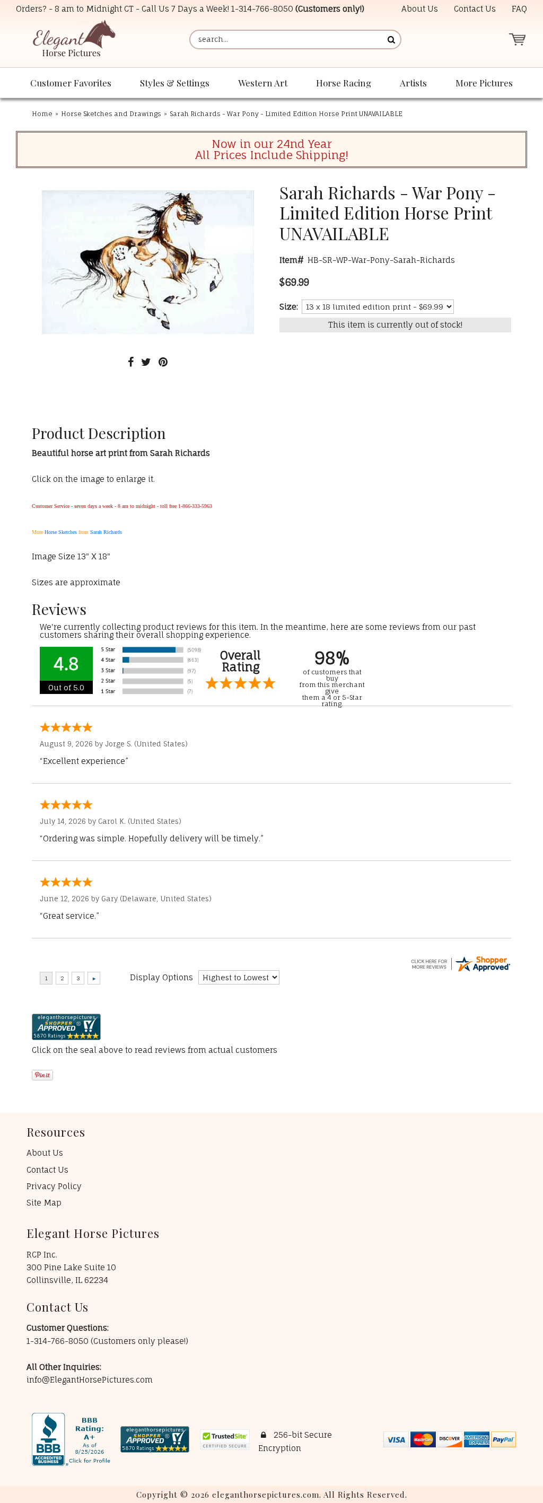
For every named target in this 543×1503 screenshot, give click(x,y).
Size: (288, 307)
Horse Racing (343, 83)
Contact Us (475, 9)
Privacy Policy (54, 1186)
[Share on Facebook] (131, 361)
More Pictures (484, 83)
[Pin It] (163, 361)
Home (42, 114)
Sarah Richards (106, 532)
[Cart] (517, 39)
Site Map (44, 1203)
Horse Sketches (61, 532)
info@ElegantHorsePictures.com (90, 1380)
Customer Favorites (70, 83)
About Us (419, 9)
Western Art (262, 83)
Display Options (161, 977)
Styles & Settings (174, 83)
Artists (413, 83)
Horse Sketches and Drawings (111, 114)
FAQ (519, 9)
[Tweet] (146, 361)
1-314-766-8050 (262, 9)
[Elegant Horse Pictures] (73, 39)
